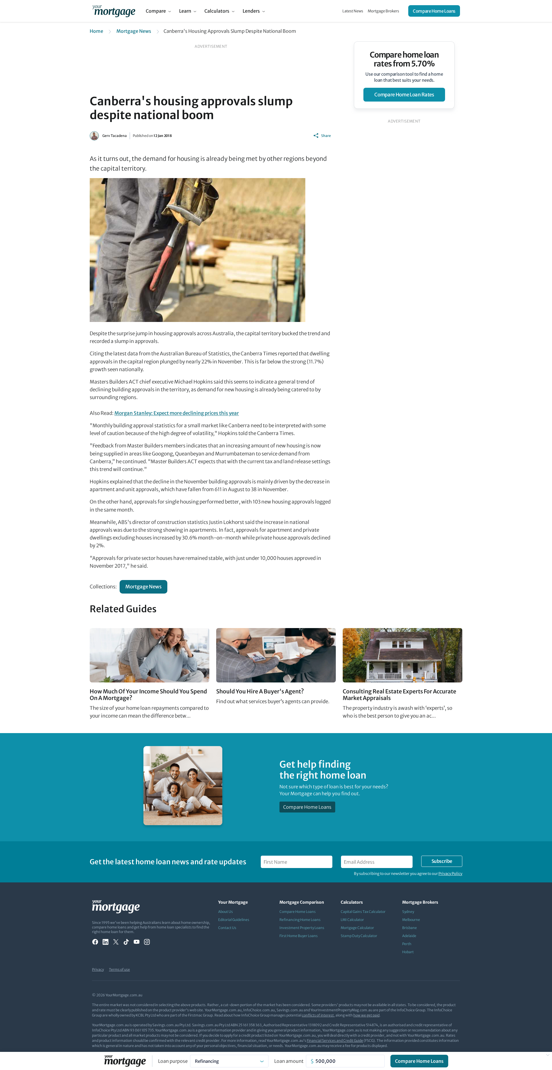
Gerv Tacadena (114, 135)
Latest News (352, 11)
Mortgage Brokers (383, 11)
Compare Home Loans (434, 11)
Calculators (216, 11)
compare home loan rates (404, 94)
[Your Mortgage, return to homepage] (113, 11)
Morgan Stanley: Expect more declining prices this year (176, 413)
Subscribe (442, 861)
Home (96, 31)
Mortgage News (133, 31)
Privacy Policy (450, 873)
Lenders (251, 11)
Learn (185, 11)
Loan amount (289, 1061)
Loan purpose (173, 1061)
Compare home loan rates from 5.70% (404, 59)
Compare (156, 11)
